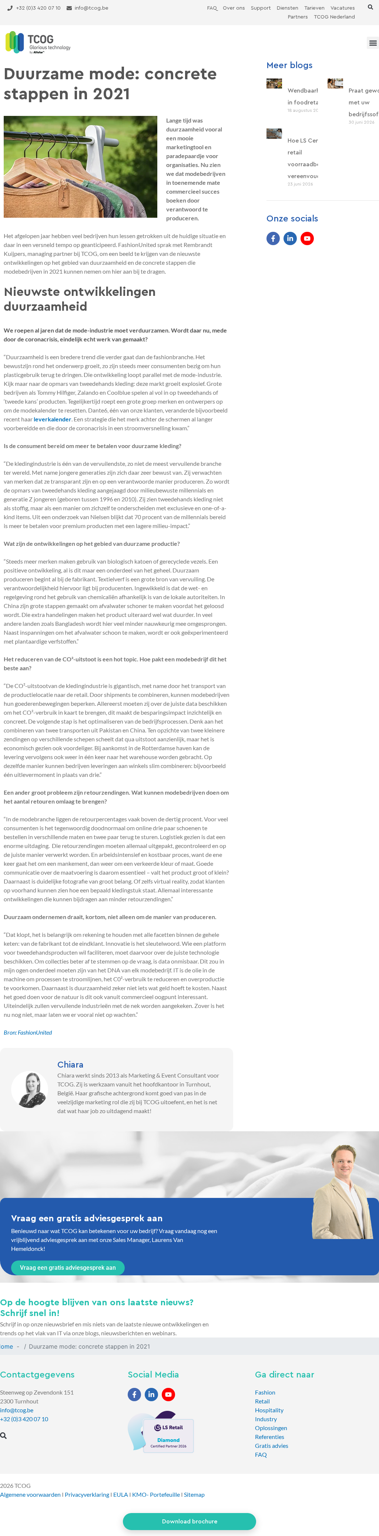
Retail (262, 1401)
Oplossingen (271, 1427)
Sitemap (194, 1494)
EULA (120, 1494)
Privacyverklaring (87, 1494)
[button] (370, 7)
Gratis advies (271, 1445)
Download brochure (189, 1522)
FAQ (261, 1454)
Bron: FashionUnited (28, 1032)
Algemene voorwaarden (30, 1494)
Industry (266, 1418)
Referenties (269, 1436)
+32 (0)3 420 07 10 (24, 1418)
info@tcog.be (16, 1409)
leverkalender (52, 419)
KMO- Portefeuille (156, 1494)
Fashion (265, 1392)
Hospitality (269, 1409)
